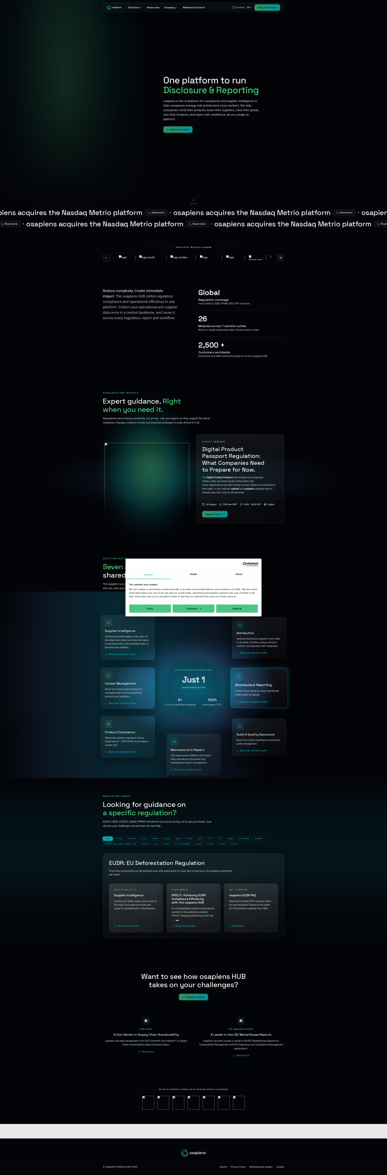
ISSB (166, 844)
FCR (210, 838)
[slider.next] (280, 257)
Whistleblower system (261, 1166)
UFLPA (210, 844)
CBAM (167, 838)
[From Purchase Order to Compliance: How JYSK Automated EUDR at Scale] (174, 920)
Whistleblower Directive (120, 844)
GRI (156, 844)
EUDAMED (244, 838)
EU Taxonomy (183, 844)
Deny (150, 608)
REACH (259, 838)
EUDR (108, 838)
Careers (280, 1166)
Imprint (223, 1166)
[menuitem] (238, 7)
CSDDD (132, 838)
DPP (200, 838)
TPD (220, 838)
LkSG (144, 838)
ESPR (223, 844)
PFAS (190, 838)
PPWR (119, 838)
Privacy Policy (238, 1166)
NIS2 (178, 838)
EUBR (199, 844)
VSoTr (145, 844)
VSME (231, 838)
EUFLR (234, 844)
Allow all (237, 608)
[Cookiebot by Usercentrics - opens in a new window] (245, 564)
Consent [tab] (148, 574)
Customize (192, 608)
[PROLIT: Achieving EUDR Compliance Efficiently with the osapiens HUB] (177, 920)
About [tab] (239, 574)
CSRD (156, 838)
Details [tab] (193, 574)
